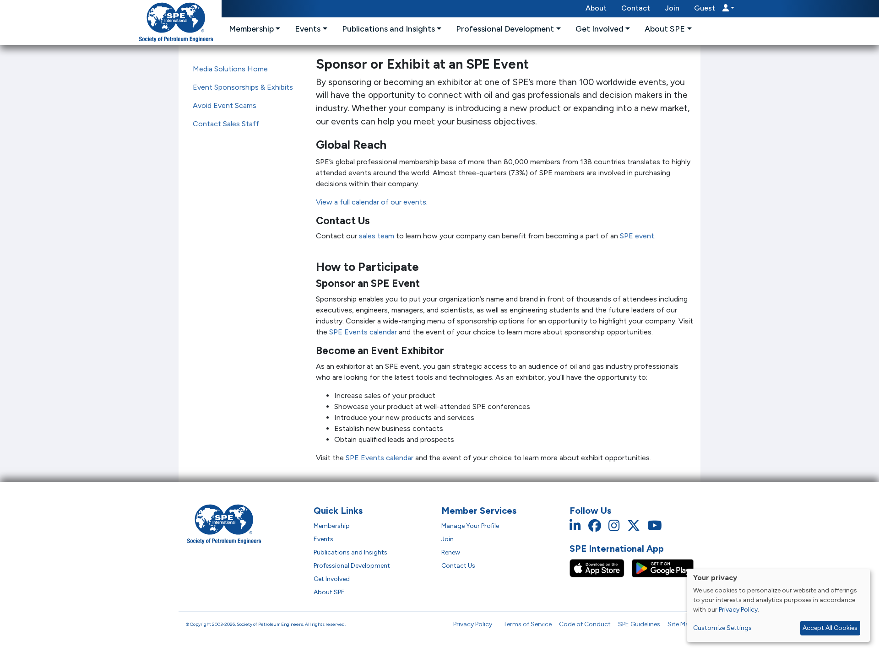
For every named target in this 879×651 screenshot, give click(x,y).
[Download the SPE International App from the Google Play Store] (663, 568)
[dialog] (778, 605)
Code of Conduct (585, 624)
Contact (635, 8)
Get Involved (332, 579)
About (596, 8)
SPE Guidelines (639, 624)
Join (672, 8)
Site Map (680, 624)
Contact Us (458, 566)
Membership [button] (251, 28)
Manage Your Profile (470, 526)
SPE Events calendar (363, 332)
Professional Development (352, 566)
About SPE (329, 592)
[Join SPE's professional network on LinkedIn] (575, 526)
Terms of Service (527, 624)
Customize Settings (722, 628)
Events (323, 539)
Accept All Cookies (830, 628)
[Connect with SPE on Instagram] (614, 526)
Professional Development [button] (505, 28)
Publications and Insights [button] (388, 28)
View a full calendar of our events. (372, 202)
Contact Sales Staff (226, 123)
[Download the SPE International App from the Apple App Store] (601, 568)
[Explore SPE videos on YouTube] (654, 526)
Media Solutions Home (230, 69)
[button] (714, 8)
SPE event (637, 235)
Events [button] (307, 28)
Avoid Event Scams (224, 105)
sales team (376, 235)
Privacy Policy (472, 624)
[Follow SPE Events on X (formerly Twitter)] (633, 526)
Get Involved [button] (599, 28)
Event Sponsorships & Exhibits (243, 87)
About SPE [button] (665, 28)
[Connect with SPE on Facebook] (594, 526)
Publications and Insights (350, 552)
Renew (450, 552)
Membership (332, 526)
